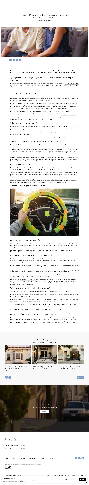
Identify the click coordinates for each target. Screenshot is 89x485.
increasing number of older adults (55, 72)
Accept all (82, 479)
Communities (22, 458)
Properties (14, 458)
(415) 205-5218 (8, 448)
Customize (74, 479)
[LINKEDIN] (79, 458)
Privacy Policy (80, 475)
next (9, 377)
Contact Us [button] (44, 411)
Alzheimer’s (56, 111)
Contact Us (50, 458)
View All (80, 377)
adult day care (56, 319)
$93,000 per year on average (72, 83)
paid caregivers (18, 274)
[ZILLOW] (82, 458)
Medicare (54, 152)
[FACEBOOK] (76, 458)
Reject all (66, 479)
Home (6, 458)
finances (35, 258)
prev (6, 377)
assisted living (64, 114)
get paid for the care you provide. (28, 279)
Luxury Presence (16, 475)
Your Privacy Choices (44, 483)
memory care (72, 114)
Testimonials (41, 458)
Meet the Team (32, 458)
